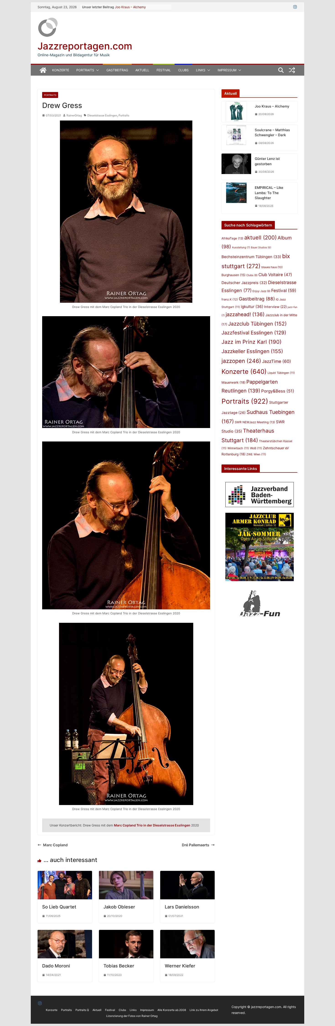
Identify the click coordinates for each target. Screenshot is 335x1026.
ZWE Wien (256, 454)
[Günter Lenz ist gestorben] (236, 167)
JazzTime (276, 361)
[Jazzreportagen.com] (43, 70)
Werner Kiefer (180, 966)
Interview (275, 307)
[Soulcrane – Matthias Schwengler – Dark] (236, 138)
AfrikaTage (232, 238)
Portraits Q (82, 1010)
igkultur (252, 306)
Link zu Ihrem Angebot (204, 1010)
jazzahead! (245, 314)
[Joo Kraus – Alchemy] (236, 111)
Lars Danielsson (182, 907)
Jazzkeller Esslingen (252, 351)
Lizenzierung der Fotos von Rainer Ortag (131, 1016)
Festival (164, 70)
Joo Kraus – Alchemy (130, 7)
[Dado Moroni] (65, 933)
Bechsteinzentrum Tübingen (251, 256)
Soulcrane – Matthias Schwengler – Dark (272, 132)
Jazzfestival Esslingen (254, 333)
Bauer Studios (261, 247)
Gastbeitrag (117, 70)
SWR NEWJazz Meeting (255, 422)
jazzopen (241, 361)
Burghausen (233, 275)
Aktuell (142, 70)
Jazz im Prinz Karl (251, 342)
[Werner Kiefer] (187, 933)
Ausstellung (241, 247)
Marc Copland (55, 845)
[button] (96, 70)
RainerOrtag (74, 115)
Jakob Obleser (119, 907)
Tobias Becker (118, 966)
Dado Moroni (56, 966)
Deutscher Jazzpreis (244, 282)
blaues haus (272, 267)
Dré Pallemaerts (195, 845)
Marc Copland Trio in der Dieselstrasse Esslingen (152, 825)
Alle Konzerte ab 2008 (171, 1010)
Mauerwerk (233, 382)
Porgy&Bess (277, 390)
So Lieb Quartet (59, 907)
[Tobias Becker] (126, 933)
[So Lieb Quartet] (65, 874)
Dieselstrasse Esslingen (102, 115)
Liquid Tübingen (281, 372)
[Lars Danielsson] (187, 874)
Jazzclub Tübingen (257, 324)
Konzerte (60, 70)
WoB (256, 448)
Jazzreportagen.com (85, 46)
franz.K (230, 299)
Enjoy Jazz (261, 291)
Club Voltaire (275, 274)
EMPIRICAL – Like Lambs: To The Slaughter (269, 192)
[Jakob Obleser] (126, 874)
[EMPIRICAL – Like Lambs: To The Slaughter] (236, 198)
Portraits (85, 70)
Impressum (227, 70)
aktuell (260, 237)
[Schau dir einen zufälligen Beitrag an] (291, 70)
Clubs (183, 70)
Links (200, 70)
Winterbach (238, 448)
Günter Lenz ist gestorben (267, 161)
